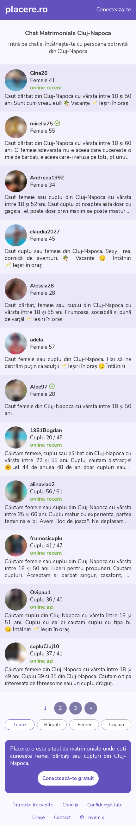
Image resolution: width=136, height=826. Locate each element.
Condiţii (70, 804)
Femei (84, 724)
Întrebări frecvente (33, 804)
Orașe (39, 817)
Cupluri (116, 724)
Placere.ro (26, 9)
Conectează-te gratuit (68, 778)
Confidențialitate (105, 804)
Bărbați (52, 724)
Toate (19, 724)
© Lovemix (92, 817)
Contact (62, 817)
